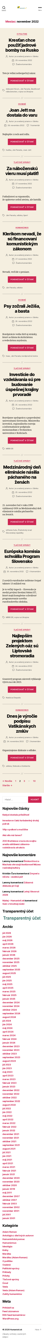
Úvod (5, 1283)
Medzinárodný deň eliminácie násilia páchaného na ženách (22, 474)
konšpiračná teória (30, 356)
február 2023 (9, 1083)
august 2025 (9, 973)
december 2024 (11, 1002)
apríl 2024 (7, 1031)
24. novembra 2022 (23, 666)
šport (25, 215)
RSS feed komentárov (13, 1315)
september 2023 (11, 1057)
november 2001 (10, 1211)
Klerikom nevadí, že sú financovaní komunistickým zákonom (22, 241)
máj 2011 (7, 1192)
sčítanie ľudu (11, 530)
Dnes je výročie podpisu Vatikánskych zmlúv (22, 723)
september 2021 (11, 1145)
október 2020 (9, 1185)
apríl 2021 (7, 1163)
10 (34, 781)
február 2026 (9, 951)
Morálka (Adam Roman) (15, 1257)
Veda (5, 1286)
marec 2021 (8, 1167)
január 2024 (8, 1042)
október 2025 (9, 966)
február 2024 (9, 1039)
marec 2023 (8, 1079)
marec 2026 (8, 947)
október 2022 (9, 1097)
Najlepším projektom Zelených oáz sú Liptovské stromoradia (22, 645)
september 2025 (11, 969)
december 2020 (11, 1178)
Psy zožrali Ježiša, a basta (22, 308)
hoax (8, 356)
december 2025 (11, 958)
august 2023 (9, 1061)
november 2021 (10, 1137)
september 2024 (11, 1013)
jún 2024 (7, 1024)
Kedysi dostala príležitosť (15, 814)
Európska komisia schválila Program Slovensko (22, 556)
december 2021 (10, 1134)
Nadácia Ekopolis (13, 697)
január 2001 (8, 1218)
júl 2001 (6, 1214)
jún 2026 (7, 936)
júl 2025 (6, 977)
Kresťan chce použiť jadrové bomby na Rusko (21, 45)
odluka (19, 215)
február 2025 (9, 995)
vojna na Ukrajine (25, 91)
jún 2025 (7, 980)
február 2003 (9, 1203)
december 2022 (10, 1090)
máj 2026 (7, 940)
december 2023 (11, 1046)
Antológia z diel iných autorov (18, 1235)
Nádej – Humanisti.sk (13, 900)
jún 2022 (7, 1112)
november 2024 (10, 1006)
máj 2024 (7, 1028)
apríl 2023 (7, 1075)
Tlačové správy (22, 162)
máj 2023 (7, 1072)
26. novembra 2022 (23, 321)
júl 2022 (6, 1108)
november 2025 (10, 962)
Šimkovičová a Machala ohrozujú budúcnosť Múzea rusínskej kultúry (21, 864)
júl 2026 (6, 933)
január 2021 (8, 1174)
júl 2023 (6, 1064)
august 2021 (9, 1148)
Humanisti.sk (16, 1329)
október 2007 (9, 1200)
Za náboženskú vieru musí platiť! (21, 171)
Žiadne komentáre (24, 64)
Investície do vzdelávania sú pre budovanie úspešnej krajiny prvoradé (21, 384)
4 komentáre (34, 571)
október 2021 (9, 1141)
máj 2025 (7, 984)
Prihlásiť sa (8, 1307)
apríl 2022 (7, 1119)
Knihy (5, 1250)
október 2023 (9, 1053)
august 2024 (9, 1017)
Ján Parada (25, 89)
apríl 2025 (7, 988)
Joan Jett (27, 150)
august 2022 (9, 1105)
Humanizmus (22, 228)
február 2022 (9, 1127)
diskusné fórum (12, 89)
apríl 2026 (7, 944)
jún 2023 (7, 1068)
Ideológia (7, 1246)
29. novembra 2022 (23, 60)
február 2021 (9, 1170)
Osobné (22, 104)
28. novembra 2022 (16, 125)
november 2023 (10, 1050)
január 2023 (8, 1086)
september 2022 (11, 1101)
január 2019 (8, 1189)
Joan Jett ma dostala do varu (22, 112)
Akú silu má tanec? (12, 835)
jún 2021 (6, 1156)
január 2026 (8, 955)
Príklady (6, 1272)
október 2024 (9, 1010)
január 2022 (8, 1130)
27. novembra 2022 (23, 183)
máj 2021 (7, 1159)
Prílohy (6, 1275)
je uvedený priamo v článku (26, 56)
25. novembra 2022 (23, 405)
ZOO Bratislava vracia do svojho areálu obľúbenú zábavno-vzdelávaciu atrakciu (19, 844)
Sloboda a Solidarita (21, 766)
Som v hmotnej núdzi (13, 904)
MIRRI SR (9, 448)
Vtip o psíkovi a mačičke (15, 829)
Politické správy (10, 1268)
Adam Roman (9, 1232)
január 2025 (8, 999)
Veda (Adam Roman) (13, 1290)
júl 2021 (6, 1152)
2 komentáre (35, 741)
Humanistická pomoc (13, 1239)
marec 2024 (8, 1035)
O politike (22, 34)
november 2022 (10, 1094)
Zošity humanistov (12, 1294)
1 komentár (35, 125)
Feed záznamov (10, 1311)
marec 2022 (8, 1123)
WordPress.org (10, 1318)
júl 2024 (6, 1020)
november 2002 (11, 1207)
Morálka (6, 1254)
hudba (8, 150)
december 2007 (11, 1196)
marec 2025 (8, 991)
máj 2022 (7, 1116)
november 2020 (11, 1181)
